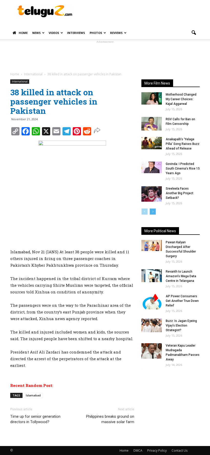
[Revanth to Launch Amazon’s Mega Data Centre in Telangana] (151, 275)
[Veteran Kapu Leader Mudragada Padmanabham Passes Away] (151, 351)
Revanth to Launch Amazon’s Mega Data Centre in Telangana (181, 276)
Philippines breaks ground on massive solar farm (110, 419)
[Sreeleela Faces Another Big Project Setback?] (151, 194)
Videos (54, 33)
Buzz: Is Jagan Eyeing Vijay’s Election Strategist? (181, 325)
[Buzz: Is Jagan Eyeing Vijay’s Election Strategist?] (151, 325)
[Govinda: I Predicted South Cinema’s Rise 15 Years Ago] (151, 167)
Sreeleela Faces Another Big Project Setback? (179, 193)
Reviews (116, 33)
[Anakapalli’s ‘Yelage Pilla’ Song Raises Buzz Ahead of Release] (151, 143)
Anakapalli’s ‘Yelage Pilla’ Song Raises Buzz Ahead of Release (183, 143)
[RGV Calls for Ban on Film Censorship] (151, 124)
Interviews (76, 33)
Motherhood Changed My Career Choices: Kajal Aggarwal (181, 99)
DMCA (137, 450)
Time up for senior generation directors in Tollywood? (35, 419)
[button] (193, 33)
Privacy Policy (157, 450)
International (20, 81)
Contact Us (179, 450)
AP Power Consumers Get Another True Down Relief (182, 300)
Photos (96, 33)
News (36, 33)
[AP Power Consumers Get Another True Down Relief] (151, 301)
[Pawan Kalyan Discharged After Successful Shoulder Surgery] (151, 245)
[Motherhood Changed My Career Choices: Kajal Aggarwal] (151, 98)
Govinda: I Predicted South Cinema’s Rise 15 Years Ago (183, 168)
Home (23, 33)
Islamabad (33, 395)
